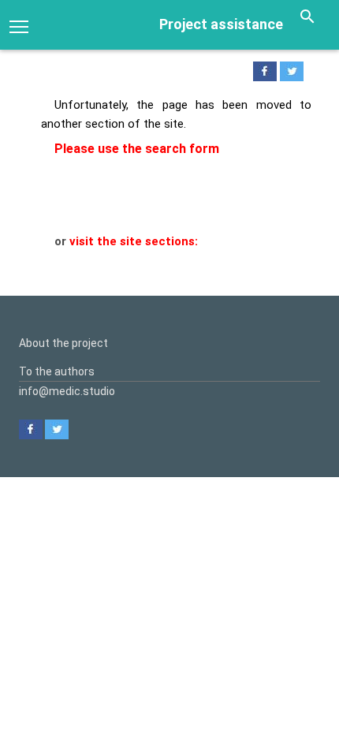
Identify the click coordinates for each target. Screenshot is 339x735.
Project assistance (221, 24)
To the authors (57, 371)
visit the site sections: (133, 241)
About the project (63, 343)
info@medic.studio (67, 391)
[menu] (19, 25)
